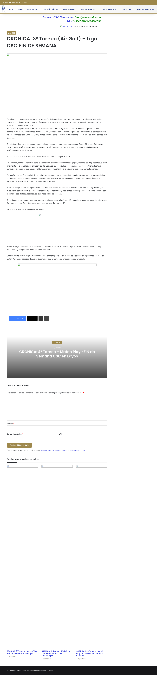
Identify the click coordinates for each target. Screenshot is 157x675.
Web (60, 434)
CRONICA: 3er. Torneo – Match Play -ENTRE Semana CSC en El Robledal (90, 653)
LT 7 (65, 20)
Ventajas (126, 9)
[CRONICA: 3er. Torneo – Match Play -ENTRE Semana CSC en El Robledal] (91, 557)
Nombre (10, 424)
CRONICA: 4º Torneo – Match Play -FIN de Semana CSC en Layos (57, 354)
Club (20, 9)
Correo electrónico (15, 434)
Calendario (32, 9)
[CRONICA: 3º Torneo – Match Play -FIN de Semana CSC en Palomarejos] (56, 557)
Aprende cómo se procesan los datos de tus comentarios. (63, 450)
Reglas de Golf (69, 9)
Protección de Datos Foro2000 (14, 2)
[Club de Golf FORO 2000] (4, 9)
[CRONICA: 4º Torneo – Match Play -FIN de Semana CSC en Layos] (22, 557)
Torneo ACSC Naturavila (52, 17)
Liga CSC (11, 33)
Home (10, 9)
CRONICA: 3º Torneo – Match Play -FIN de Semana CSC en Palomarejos (56, 653)
